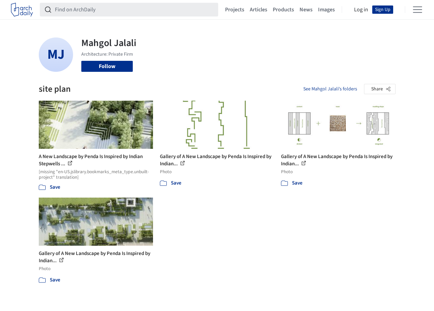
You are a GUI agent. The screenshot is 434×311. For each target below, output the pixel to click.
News (306, 9)
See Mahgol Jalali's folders (330, 89)
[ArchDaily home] (22, 9)
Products (283, 9)
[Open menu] (417, 9)
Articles (258, 9)
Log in (361, 9)
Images (326, 9)
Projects (234, 9)
